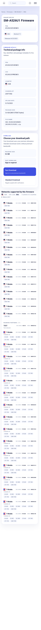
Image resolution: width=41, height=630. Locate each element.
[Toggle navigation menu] (35, 3)
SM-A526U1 (18, 12)
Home (3, 12)
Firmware (10, 12)
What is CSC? (6, 197)
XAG (24, 12)
